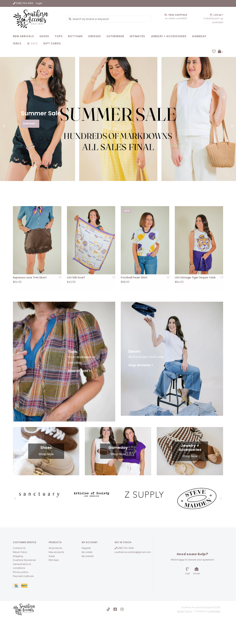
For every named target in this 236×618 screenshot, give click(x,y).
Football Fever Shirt (134, 277)
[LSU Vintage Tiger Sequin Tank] (199, 240)
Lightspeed (214, 611)
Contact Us (19, 548)
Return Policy (20, 552)
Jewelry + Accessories (168, 36)
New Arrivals (23, 36)
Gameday (199, 36)
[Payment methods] (17, 586)
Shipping (18, 556)
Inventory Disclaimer (24, 560)
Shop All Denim (139, 365)
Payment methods (23, 576)
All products (55, 548)
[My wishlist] (214, 52)
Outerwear (115, 36)
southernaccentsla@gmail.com (132, 552)
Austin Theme (184, 611)
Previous (12, 126)
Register (86, 548)
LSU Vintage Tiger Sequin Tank (195, 277)
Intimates (137, 36)
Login (39, 3)
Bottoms (75, 36)
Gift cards (52, 43)
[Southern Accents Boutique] (37, 19)
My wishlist (88, 556)
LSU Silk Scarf (76, 277)
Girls (17, 43)
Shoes (44, 36)
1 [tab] (206, 188)
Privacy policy (20, 572)
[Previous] (15, 498)
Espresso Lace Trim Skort (30, 277)
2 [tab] (216, 188)
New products (56, 552)
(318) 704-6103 (125, 548)
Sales (52, 556)
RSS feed (54, 560)
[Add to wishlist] (60, 277)
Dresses (94, 36)
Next (224, 126)
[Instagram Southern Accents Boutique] (122, 609)
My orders (87, 552)
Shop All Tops (78, 371)
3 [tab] (227, 188)
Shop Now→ (30, 123)
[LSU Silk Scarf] (91, 240)
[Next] (221, 498)
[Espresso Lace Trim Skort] (37, 240)
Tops (59, 36)
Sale (34, 43)
